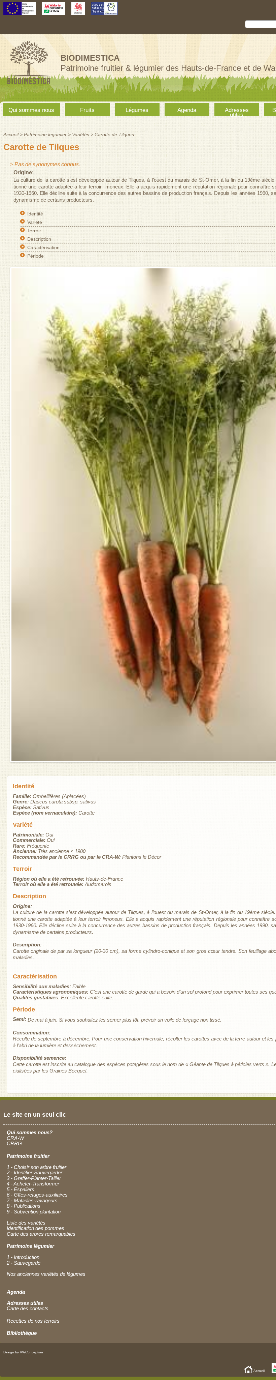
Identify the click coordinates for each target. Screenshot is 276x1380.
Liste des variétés (26, 1223)
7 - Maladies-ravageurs (32, 1200)
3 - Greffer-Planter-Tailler (34, 1178)
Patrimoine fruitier (28, 1156)
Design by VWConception (23, 1352)
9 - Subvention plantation (34, 1211)
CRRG (14, 1143)
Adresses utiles (237, 111)
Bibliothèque (22, 1333)
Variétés (80, 134)
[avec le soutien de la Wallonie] (78, 12)
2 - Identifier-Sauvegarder (34, 1172)
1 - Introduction (23, 1257)
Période (35, 256)
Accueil (11, 134)
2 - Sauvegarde (23, 1263)
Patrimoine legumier (45, 134)
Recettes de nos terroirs (33, 1321)
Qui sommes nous (31, 110)
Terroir (34, 230)
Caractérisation (43, 247)
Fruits (87, 110)
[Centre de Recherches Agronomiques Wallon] (53, 12)
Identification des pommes (35, 1228)
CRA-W (15, 1138)
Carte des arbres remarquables (41, 1234)
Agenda (186, 110)
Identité (35, 213)
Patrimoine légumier (30, 1246)
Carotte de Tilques (114, 134)
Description (39, 239)
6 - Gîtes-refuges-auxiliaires (37, 1195)
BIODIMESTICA (90, 57)
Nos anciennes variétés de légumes (46, 1274)
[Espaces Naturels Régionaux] (104, 12)
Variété (34, 222)
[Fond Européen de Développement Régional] (19, 12)
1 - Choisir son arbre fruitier (36, 1167)
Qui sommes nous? (30, 1132)
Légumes (137, 110)
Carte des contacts (27, 1308)
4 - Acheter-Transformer (33, 1183)
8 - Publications (23, 1206)
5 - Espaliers (20, 1189)
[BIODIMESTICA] (28, 85)
